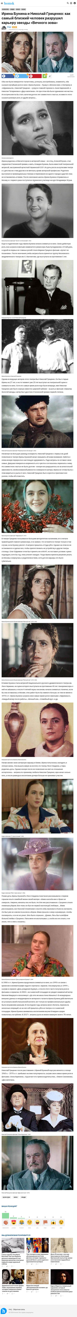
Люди (12, 9)
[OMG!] (53, 1222)
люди (23, 1197)
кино (16, 1197)
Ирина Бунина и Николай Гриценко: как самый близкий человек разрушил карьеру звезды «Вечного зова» (36, 18)
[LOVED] (13, 1222)
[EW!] (61, 1222)
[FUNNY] (21, 1222)
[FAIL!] (45, 1222)
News (23, 9)
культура (6, 1197)
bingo (9, 27)
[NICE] (29, 1222)
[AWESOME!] (5, 1222)
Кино (18, 9)
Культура (5, 9)
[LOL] (37, 1222)
